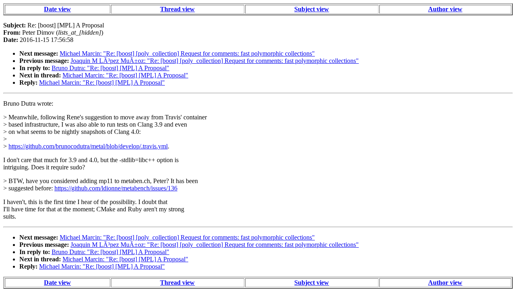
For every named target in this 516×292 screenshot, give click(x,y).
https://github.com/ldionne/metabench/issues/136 (115, 188)
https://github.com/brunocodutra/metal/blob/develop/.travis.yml (88, 146)
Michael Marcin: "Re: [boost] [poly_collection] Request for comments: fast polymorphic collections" (187, 53)
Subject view (311, 9)
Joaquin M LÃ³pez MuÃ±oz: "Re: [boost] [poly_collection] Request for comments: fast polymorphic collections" (215, 60)
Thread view (177, 9)
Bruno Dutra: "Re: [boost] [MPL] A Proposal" (110, 68)
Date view (57, 9)
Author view (445, 9)
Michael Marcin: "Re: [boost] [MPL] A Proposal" (125, 75)
